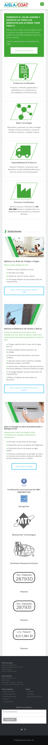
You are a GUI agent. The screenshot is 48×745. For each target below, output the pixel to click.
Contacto (30, 691)
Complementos (8, 701)
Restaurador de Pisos (10, 696)
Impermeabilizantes (10, 694)
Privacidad (31, 694)
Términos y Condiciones (35, 696)
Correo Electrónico (10, 712)
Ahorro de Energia (9, 691)
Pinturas (6, 699)
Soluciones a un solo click (24, 50)
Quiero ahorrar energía (24, 466)
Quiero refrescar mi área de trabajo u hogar (24, 291)
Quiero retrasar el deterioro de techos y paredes (24, 389)
